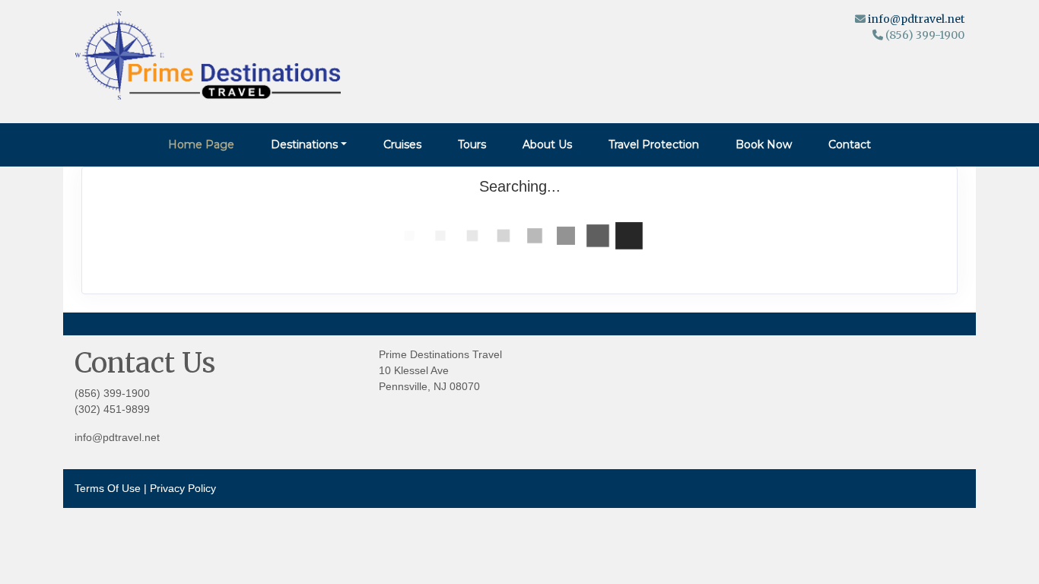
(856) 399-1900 (112, 393)
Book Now (764, 144)
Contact (849, 144)
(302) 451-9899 (112, 409)
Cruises (402, 144)
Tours (472, 144)
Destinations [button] (304, 144)
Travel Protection (653, 144)
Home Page (201, 144)
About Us (547, 144)
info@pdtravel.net (916, 19)
